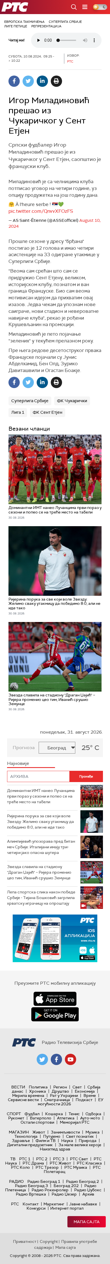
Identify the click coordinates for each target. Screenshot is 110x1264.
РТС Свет (79, 1158)
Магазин (19, 1132)
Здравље (21, 1140)
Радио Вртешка (31, 1194)
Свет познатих (80, 1136)
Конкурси (36, 1208)
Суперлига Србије (65, 22)
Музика (92, 1132)
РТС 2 (41, 1158)
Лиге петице (15, 26)
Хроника (37, 1091)
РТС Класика (89, 1163)
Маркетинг (53, 1204)
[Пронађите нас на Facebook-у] (56, 1059)
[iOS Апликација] (55, 938)
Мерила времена (28, 1095)
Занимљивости (65, 1132)
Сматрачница (57, 1099)
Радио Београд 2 (82, 1181)
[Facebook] (14, 81)
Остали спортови (37, 1122)
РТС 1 (24, 1158)
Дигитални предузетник (30, 1144)
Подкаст (84, 1099)
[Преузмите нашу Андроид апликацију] (55, 1014)
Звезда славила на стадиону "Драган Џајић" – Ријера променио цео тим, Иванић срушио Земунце (39, 872)
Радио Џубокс (88, 1189)
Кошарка (54, 1113)
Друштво (60, 1091)
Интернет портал (66, 1208)
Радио (16, 1181)
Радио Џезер (64, 1194)
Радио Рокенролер (50, 1189)
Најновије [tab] (18, 763)
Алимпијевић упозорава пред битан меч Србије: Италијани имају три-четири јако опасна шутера (41, 847)
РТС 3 (58, 1158)
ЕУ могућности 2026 (71, 1101)
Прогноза (24, 748)
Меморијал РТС (74, 1122)
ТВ (13, 1158)
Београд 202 (66, 1185)
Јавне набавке (83, 1204)
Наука (67, 1140)
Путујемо (51, 1136)
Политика (38, 1087)
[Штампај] (56, 81)
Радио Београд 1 (43, 1181)
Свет (77, 1087)
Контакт (31, 1204)
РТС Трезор (47, 1167)
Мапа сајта (87, 1221)
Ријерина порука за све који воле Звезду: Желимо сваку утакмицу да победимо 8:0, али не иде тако (40, 821)
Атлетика (65, 1118)
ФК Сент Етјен (47, 412)
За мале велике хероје (79, 1144)
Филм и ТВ (46, 1140)
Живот (38, 1132)
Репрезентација (46, 26)
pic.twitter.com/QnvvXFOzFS (40, 211)
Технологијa (26, 1136)
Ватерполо (40, 1118)
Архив (88, 1194)
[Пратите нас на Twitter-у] (42, 1059)
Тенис (74, 1113)
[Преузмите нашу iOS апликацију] (55, 999)
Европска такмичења (24, 22)
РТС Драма (33, 1163)
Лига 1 (17, 412)
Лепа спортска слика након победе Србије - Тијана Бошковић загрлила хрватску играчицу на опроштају (41, 897)
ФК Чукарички (72, 401)
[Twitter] (28, 81)
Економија (85, 1091)
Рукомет (16, 1118)
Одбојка (93, 1113)
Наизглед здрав (55, 1149)
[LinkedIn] (42, 81)
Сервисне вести (23, 1099)
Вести (18, 1087)
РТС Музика (75, 1167)
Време (89, 1095)
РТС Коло (20, 1167)
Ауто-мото (90, 1118)
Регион (60, 1087)
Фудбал (32, 1113)
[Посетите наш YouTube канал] (70, 1059)
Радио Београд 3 (31, 1185)
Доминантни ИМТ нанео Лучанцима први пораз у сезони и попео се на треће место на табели (41, 796)
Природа (87, 1140)
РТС (15, 1204)
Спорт (14, 1113)
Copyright (49, 1241)
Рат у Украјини (64, 1095)
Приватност (24, 1241)
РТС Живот (60, 1163)
